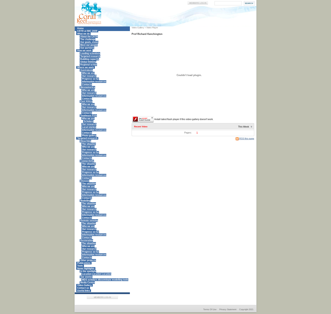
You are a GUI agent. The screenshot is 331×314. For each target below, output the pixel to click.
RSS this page (246, 138)
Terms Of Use (209, 309)
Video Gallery (138, 27)
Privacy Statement (227, 309)
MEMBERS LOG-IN (197, 3)
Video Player (152, 27)
